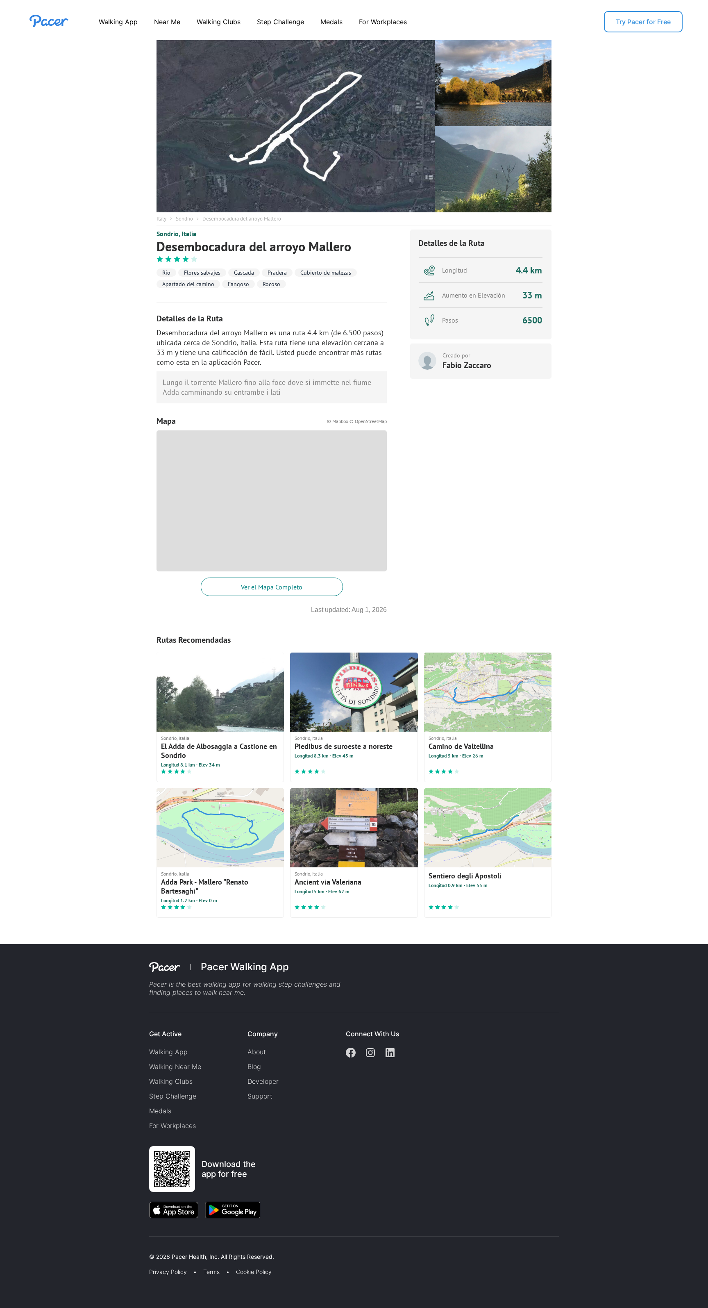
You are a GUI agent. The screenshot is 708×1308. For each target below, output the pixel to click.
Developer (263, 1081)
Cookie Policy (254, 1272)
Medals (331, 22)
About (256, 1052)
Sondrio (184, 218)
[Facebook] (351, 1053)
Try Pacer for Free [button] (643, 22)
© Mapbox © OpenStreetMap (357, 421)
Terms (211, 1272)
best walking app (215, 984)
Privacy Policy (168, 1272)
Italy (161, 218)
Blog (254, 1066)
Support (259, 1096)
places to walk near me (208, 992)
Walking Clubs (219, 22)
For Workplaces (383, 22)
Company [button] (262, 1034)
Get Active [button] (165, 1034)
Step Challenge (280, 22)
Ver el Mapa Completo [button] (271, 587)
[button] (143, 1247)
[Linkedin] (390, 1053)
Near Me (167, 22)
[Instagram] (370, 1053)
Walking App (118, 22)
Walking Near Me (175, 1066)
